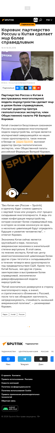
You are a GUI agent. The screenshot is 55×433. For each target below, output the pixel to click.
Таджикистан (8, 351)
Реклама (28, 379)
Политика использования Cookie (16, 390)
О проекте (6, 375)
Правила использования (12, 379)
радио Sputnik (24, 141)
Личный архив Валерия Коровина (22, 83)
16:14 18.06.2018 (8, 48)
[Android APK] (10, 409)
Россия (21, 314)
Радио (5, 314)
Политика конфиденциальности (15, 386)
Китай (13, 314)
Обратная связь (8, 400)
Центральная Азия (28, 351)
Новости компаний (10, 383)
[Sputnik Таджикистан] (8, 21)
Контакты (16, 375)
